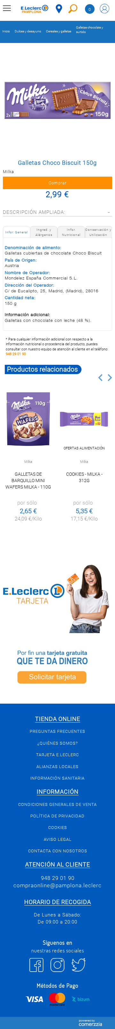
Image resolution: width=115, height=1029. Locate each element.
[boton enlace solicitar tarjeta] (57, 668)
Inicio (6, 31)
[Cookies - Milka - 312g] (84, 419)
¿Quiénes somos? (57, 743)
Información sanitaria (57, 778)
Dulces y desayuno (28, 31)
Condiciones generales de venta (57, 804)
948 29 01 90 (16, 354)
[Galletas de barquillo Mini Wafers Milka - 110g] (28, 419)
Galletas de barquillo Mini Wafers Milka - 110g (28, 480)
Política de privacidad (57, 816)
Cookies (57, 827)
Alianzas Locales (57, 766)
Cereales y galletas (58, 31)
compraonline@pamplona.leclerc (57, 885)
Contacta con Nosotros (57, 851)
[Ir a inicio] (34, 10)
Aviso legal (58, 839)
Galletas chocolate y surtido (89, 30)
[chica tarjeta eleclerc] (57, 598)
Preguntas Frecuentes (57, 731)
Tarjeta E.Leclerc (57, 754)
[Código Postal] (59, 8)
